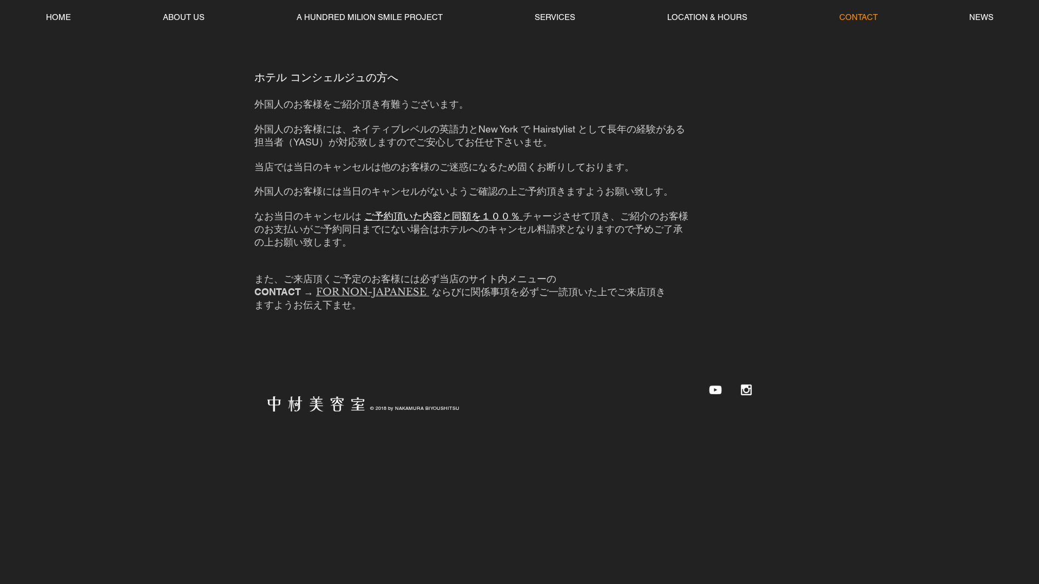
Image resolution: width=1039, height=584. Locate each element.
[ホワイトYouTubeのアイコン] (715, 389)
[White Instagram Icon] (746, 389)
